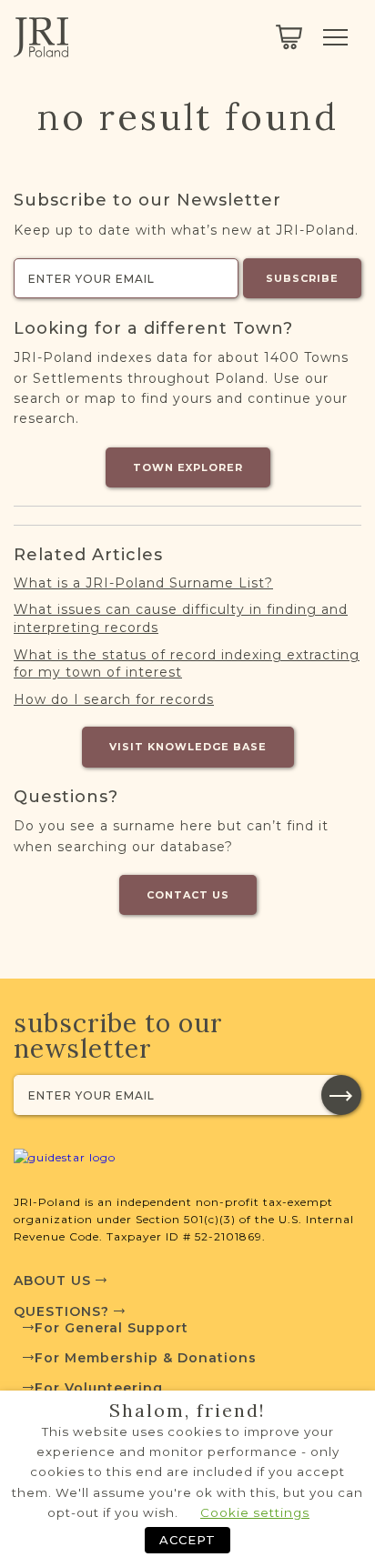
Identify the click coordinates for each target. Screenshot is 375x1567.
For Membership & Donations (146, 1358)
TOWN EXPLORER (188, 467)
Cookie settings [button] (254, 1512)
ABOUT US (55, 1280)
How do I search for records (114, 699)
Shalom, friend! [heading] (187, 1410)
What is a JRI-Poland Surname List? (143, 583)
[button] (341, 1095)
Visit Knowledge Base (188, 746)
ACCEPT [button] (187, 1539)
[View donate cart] (289, 37)
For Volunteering (99, 1388)
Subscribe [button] (302, 278)
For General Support (111, 1328)
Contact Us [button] (188, 895)
